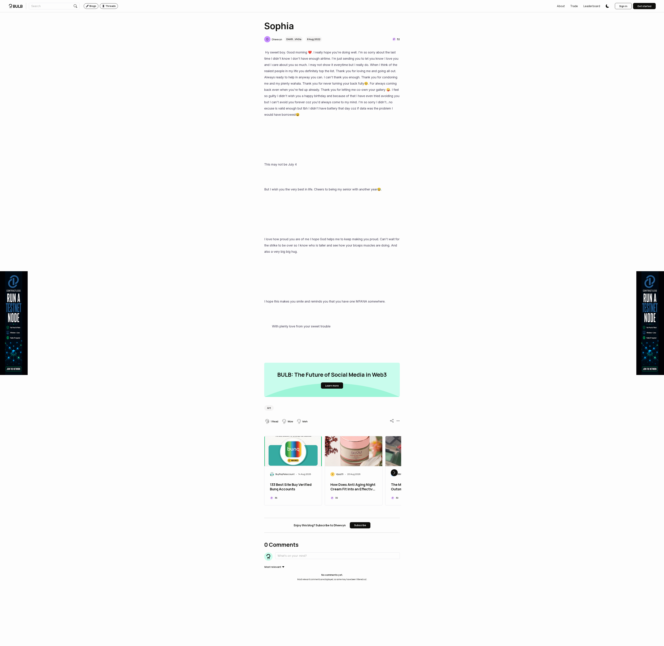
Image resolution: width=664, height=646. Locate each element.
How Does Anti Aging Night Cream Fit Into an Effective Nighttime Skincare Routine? (352, 487)
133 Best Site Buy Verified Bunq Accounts (291, 486)
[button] (561, 6)
